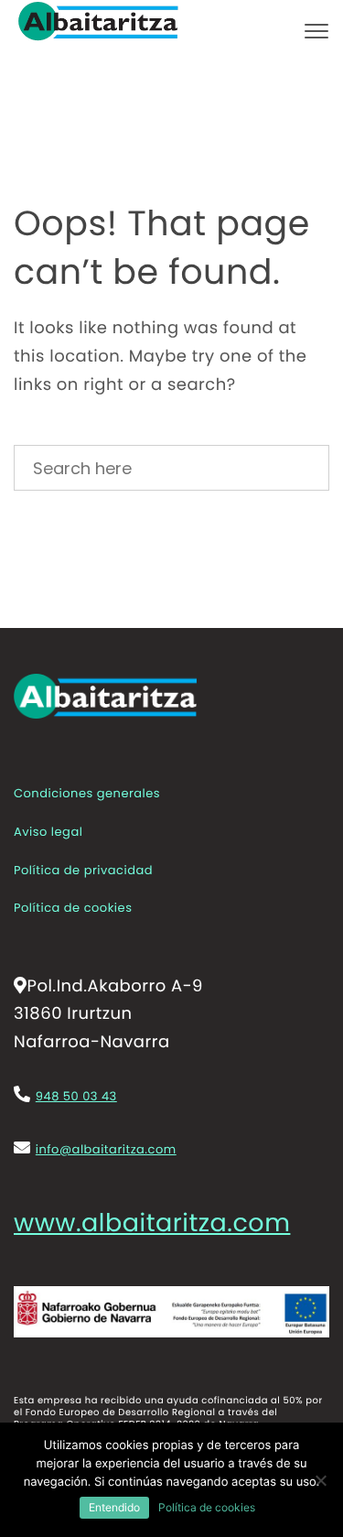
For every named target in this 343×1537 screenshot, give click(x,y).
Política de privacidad (83, 870)
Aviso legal (48, 831)
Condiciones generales (87, 793)
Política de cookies (73, 907)
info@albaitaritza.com (106, 1149)
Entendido (114, 1507)
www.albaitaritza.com (152, 1224)
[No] (320, 1480)
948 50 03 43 (76, 1096)
